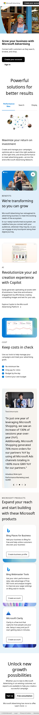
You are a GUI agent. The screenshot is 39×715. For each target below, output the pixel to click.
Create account (14, 598)
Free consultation (24, 696)
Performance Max (8, 105)
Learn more (19, 706)
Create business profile (17, 554)
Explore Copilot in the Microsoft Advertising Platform (15, 305)
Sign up (10, 696)
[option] (19, 437)
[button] (14, 485)
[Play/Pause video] (33, 174)
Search (21, 105)
